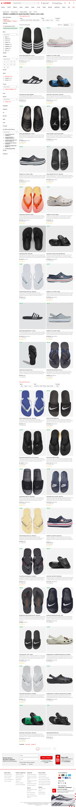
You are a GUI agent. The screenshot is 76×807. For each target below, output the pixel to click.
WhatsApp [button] (27, 744)
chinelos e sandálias (23, 11)
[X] (63, 783)
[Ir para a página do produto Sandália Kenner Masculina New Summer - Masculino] (32, 600)
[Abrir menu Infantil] (23, 7)
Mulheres (15, 7)
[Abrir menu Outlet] (75, 7)
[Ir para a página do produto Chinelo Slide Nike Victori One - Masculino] (59, 159)
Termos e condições (19, 782)
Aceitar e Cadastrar (46, 757)
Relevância (66, 24)
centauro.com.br (6, 11)
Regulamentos (18, 779)
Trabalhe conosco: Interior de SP (32, 778)
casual (30, 11)
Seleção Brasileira (41, 792)
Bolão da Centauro (41, 793)
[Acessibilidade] (73, 3)
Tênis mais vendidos (42, 776)
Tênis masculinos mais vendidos (44, 782)
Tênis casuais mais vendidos (43, 777)
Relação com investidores (32, 776)
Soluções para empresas (31, 783)
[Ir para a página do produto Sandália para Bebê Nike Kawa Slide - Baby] (59, 600)
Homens (9, 7)
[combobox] (25, 3)
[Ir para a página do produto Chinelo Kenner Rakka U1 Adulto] (59, 442)
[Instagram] (61, 783)
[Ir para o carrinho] (69, 3)
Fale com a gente (7, 777)
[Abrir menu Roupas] (35, 7)
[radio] (4, 62)
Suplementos (57, 7)
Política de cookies (19, 774)
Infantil (21, 7)
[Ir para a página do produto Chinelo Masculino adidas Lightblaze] (32, 79)
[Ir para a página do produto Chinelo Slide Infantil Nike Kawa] (59, 403)
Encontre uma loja (7, 781)
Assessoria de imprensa (31, 774)
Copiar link (33, 744)
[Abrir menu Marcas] (66, 7)
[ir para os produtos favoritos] (65, 3)
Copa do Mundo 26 (41, 788)
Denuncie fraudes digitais (20, 784)
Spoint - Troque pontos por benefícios (32, 796)
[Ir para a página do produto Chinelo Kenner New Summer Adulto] (32, 199)
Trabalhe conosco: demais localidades (32, 781)
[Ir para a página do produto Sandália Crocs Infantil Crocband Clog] (59, 521)
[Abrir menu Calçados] (29, 7)
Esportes (3, 7)
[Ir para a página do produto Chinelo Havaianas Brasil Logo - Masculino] (32, 277)
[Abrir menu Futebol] (46, 7)
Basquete (50, 7)
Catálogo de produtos (42, 774)
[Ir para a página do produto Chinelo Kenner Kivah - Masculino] (32, 239)
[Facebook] (59, 783)
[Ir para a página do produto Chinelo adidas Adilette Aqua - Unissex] (32, 40)
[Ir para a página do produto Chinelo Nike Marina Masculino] (59, 718)
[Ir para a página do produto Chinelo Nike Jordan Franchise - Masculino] (59, 79)
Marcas (63, 7)
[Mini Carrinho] (69, 3)
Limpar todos (5, 23)
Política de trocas (19, 777)
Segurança (18, 781)
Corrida (38, 7)
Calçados (27, 7)
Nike (69, 7)
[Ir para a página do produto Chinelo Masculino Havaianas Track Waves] (32, 561)
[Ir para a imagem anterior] (21, 41)
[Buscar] (38, 3)
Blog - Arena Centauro (31, 792)
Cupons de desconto (31, 794)
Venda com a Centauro (31, 785)
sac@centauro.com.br (38, 805)
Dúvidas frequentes (8, 776)
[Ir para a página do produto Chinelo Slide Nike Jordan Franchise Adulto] (59, 119)
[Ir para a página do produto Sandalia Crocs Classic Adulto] (59, 199)
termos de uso (45, 761)
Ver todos (4, 52)
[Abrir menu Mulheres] (17, 7)
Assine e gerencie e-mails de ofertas (32, 790)
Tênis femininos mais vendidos (44, 781)
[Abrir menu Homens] (11, 7)
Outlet (73, 7)
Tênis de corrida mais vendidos (44, 779)
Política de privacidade (20, 776)
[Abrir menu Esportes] (5, 7)
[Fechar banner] (73, 789)
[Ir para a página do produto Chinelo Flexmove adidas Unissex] (32, 355)
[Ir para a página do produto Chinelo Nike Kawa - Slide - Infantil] (32, 639)
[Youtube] (65, 783)
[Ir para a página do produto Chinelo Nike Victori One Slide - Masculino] (59, 481)
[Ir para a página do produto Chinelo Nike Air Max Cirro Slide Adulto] (32, 481)
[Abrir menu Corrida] (40, 7)
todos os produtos (14, 11)
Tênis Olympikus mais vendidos (44, 784)
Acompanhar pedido (8, 774)
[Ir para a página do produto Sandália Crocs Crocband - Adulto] (59, 40)
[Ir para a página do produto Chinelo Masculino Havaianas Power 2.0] (59, 355)
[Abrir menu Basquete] (52, 7)
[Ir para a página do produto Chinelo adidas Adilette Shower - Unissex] (32, 316)
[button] (10, 26)
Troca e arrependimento (8, 779)
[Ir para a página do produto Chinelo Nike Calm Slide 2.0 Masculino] (59, 561)
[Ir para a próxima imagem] (44, 41)
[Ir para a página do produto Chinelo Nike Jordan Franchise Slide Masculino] (59, 239)
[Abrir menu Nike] (70, 7)
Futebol (44, 7)
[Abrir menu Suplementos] (60, 7)
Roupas (32, 7)
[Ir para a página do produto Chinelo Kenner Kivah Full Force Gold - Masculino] (32, 442)
